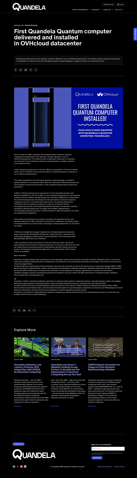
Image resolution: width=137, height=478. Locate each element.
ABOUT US (118, 9)
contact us (18, 444)
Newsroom (18, 25)
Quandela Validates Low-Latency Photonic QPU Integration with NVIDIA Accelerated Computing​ (28, 368)
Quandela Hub (108, 4)
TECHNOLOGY (107, 9)
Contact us (135, 34)
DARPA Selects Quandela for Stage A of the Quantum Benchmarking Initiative (104, 367)
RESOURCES (95, 9)
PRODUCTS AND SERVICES (80, 9)
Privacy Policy (119, 466)
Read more (18, 406)
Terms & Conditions (104, 466)
